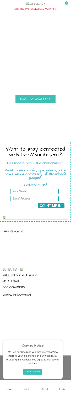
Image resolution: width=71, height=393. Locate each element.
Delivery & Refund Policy (20, 319)
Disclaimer (12, 313)
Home (9, 389)
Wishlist (44, 389)
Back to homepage (35, 99)
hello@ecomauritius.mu (22, 263)
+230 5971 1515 (18, 257)
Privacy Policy (14, 301)
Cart (26, 389)
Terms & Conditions (17, 307)
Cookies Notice (32, 346)
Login (62, 389)
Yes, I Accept (32, 371)
